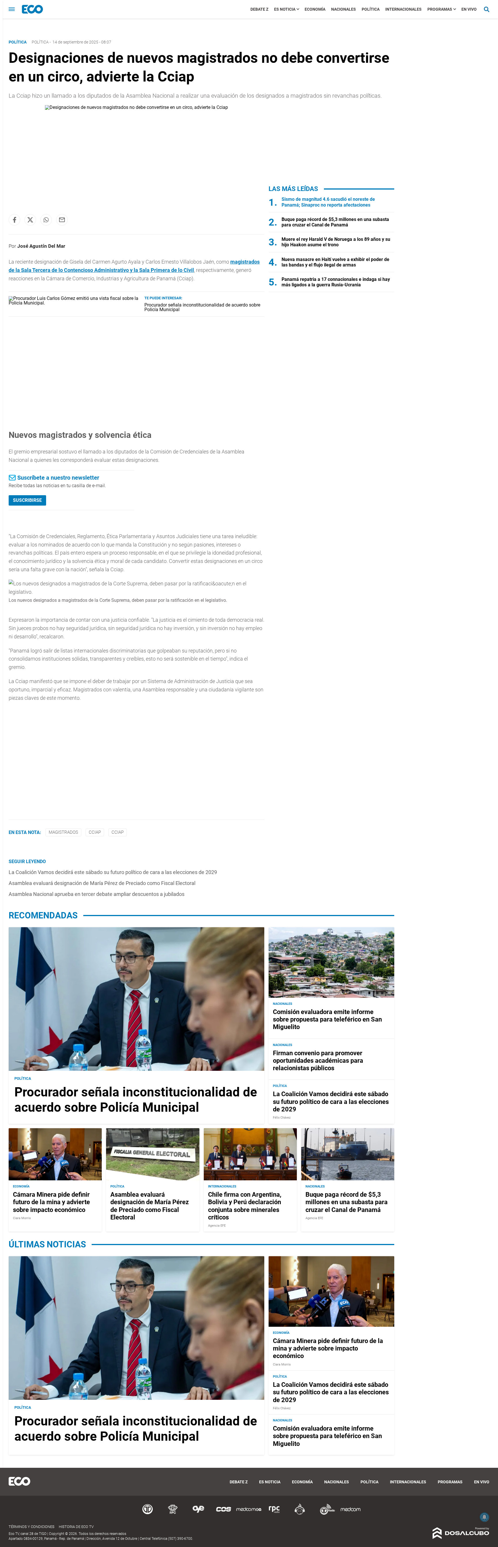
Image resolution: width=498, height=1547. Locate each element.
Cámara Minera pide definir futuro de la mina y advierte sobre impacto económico (51, 1202)
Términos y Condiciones (31, 1527)
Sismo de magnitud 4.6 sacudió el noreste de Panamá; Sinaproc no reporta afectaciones (328, 201)
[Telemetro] (147, 1513)
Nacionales (343, 9)
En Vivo (469, 9)
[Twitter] (30, 220)
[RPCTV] (173, 1513)
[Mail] (62, 220)
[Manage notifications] (484, 1517)
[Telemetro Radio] (325, 1513)
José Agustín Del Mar (41, 246)
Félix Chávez (281, 1117)
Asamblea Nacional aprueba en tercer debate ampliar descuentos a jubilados (96, 894)
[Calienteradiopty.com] (299, 1513)
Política (371, 9)
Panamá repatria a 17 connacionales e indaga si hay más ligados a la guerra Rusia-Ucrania (336, 282)
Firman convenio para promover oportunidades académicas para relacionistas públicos (318, 1060)
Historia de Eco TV (76, 1527)
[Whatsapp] (46, 220)
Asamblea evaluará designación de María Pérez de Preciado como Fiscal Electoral (102, 883)
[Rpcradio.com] (274, 1513)
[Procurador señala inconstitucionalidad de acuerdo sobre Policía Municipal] (74, 303)
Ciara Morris (22, 1218)
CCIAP (95, 832)
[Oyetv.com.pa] (198, 1513)
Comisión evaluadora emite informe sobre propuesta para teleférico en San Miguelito (327, 1019)
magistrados (63, 832)
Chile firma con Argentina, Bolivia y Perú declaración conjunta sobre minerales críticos (244, 1206)
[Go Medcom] (249, 1513)
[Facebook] (14, 220)
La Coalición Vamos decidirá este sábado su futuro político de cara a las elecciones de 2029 (113, 872)
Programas (439, 9)
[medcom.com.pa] (350, 1513)
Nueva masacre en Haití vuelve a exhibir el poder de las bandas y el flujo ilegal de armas (335, 262)
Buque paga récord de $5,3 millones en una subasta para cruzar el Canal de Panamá (335, 222)
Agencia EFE (217, 1226)
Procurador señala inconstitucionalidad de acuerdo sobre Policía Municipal (202, 307)
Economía (315, 9)
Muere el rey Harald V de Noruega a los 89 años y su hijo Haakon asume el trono (336, 242)
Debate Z (259, 9)
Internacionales (403, 9)
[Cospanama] (223, 1513)
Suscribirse (27, 500)
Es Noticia (284, 9)
